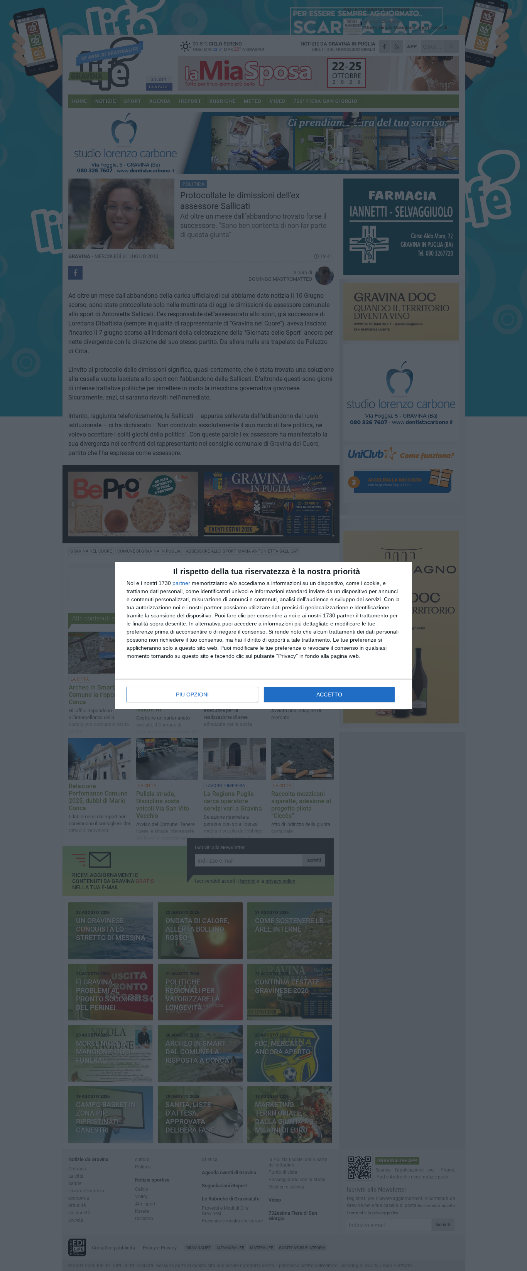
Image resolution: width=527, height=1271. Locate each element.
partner (181, 583)
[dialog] (263, 635)
